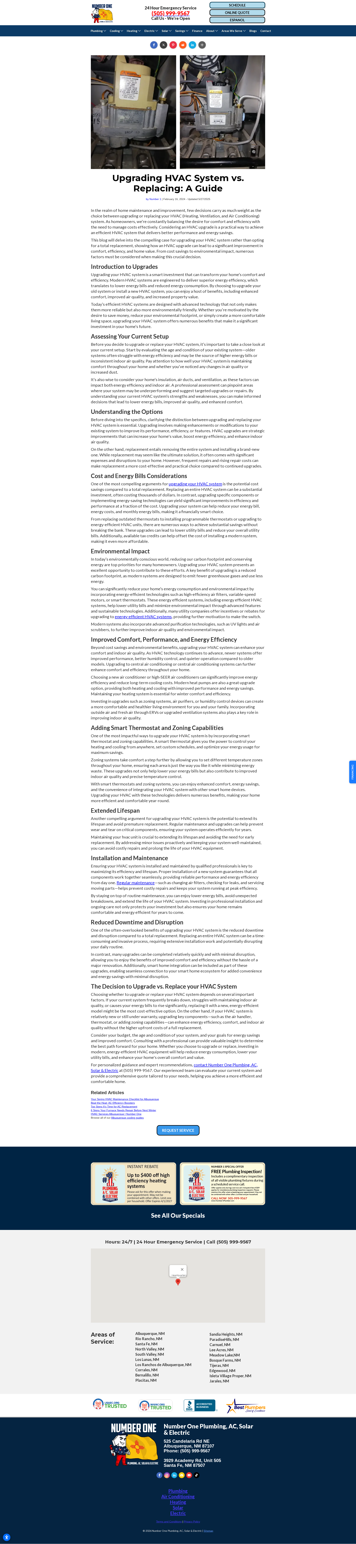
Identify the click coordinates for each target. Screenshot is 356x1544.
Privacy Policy (192, 1521)
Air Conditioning (178, 1496)
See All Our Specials (178, 1215)
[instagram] (167, 1475)
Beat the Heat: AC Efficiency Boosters (113, 1102)
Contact (266, 30)
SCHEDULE (237, 5)
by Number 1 (153, 199)
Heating (178, 1502)
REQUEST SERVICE (178, 1130)
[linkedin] (174, 1475)
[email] (182, 1475)
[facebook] (159, 1475)
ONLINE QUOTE (237, 13)
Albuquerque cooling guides (127, 1117)
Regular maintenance (136, 882)
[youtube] (189, 1475)
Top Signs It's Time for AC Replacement (114, 1106)
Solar (178, 1507)
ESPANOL (237, 20)
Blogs (253, 30)
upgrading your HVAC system (195, 483)
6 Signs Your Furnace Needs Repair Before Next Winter (123, 1110)
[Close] (182, 1269)
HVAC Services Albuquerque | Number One (116, 1114)
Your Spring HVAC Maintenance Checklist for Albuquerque (125, 1099)
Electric (178, 1513)
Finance (197, 30)
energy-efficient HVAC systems (143, 616)
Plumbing (178, 1491)
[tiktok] (197, 1475)
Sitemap (208, 1530)
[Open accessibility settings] (6, 1537)
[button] (98, 31)
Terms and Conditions (169, 1521)
